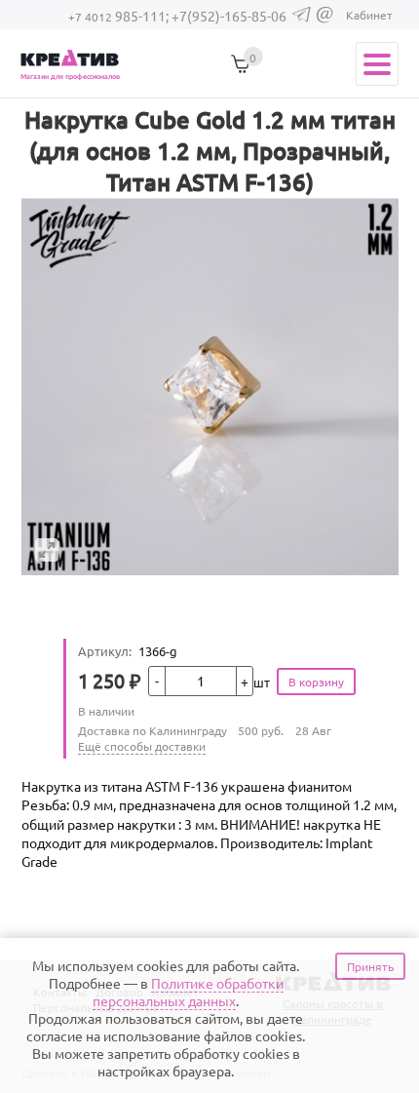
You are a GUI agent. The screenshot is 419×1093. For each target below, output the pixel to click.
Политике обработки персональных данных (188, 991)
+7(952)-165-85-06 (228, 15)
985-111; (119, 15)
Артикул (105, 651)
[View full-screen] (46, 550)
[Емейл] (325, 18)
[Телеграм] (301, 17)
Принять (370, 966)
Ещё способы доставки (142, 746)
